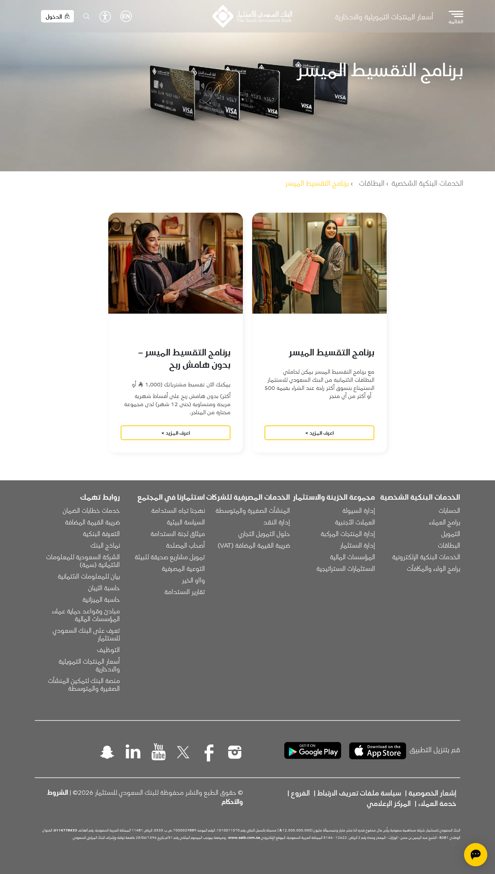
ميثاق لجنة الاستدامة (177, 533)
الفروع (300, 792)
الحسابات (449, 510)
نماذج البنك (105, 544)
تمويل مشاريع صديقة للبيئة (170, 556)
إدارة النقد (276, 521)
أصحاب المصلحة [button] (185, 544)
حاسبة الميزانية (101, 599)
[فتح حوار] (475, 854)
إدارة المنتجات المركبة (348, 533)
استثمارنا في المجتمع (171, 496)
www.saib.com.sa (244, 837)
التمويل (450, 533)
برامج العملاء (444, 521)
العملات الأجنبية (355, 521)
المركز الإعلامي (389, 803)
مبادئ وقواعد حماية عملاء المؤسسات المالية (85, 614)
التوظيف (108, 649)
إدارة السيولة (358, 510)
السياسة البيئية (186, 521)
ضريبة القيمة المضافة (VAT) (254, 544)
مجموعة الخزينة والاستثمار (334, 496)
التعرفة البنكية (101, 533)
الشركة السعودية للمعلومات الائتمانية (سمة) (82, 560)
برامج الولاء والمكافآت (433, 568)
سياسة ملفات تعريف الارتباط (359, 792)
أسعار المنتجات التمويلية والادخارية (384, 16)
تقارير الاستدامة (184, 591)
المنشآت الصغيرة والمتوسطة (252, 510)
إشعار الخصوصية (432, 792)
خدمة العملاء (437, 803)
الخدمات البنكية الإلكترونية (426, 556)
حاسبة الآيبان (104, 587)
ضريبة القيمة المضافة (92, 521)
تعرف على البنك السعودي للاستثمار (85, 634)
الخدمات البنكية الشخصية (427, 182)
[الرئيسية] (252, 16)
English (126, 16)
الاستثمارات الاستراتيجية (345, 568)
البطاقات (371, 182)
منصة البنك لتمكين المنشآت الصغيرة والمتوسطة (83, 684)
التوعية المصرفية (183, 568)
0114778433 (65, 830)
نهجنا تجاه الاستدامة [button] (178, 510)
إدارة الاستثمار (357, 544)
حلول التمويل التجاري (264, 533)
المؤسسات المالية (352, 556)
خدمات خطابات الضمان (91, 510)
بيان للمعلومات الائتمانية (89, 575)
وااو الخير (193, 579)
